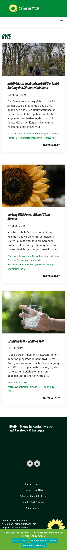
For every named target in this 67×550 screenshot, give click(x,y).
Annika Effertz (52, 256)
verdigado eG (21, 527)
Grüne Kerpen (29, 8)
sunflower (26, 523)
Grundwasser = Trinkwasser (25, 341)
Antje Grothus (52, 133)
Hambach (12, 137)
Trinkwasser (36, 386)
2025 (9, 133)
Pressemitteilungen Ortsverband (33, 137)
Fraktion (11, 260)
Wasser (25, 382)
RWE (52, 137)
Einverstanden (19, 540)
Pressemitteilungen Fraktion (21, 264)
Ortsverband (23, 260)
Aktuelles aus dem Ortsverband (28, 133)
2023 (9, 256)
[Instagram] (37, 463)
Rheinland (23, 386)
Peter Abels (35, 260)
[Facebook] (30, 463)
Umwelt (17, 382)
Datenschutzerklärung (34, 545)
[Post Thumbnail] (33, 59)
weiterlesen (51, 144)
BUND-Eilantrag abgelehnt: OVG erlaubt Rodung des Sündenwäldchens (33, 85)
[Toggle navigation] (61, 22)
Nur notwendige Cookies (44, 540)
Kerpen (12, 386)
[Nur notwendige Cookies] (63, 539)
